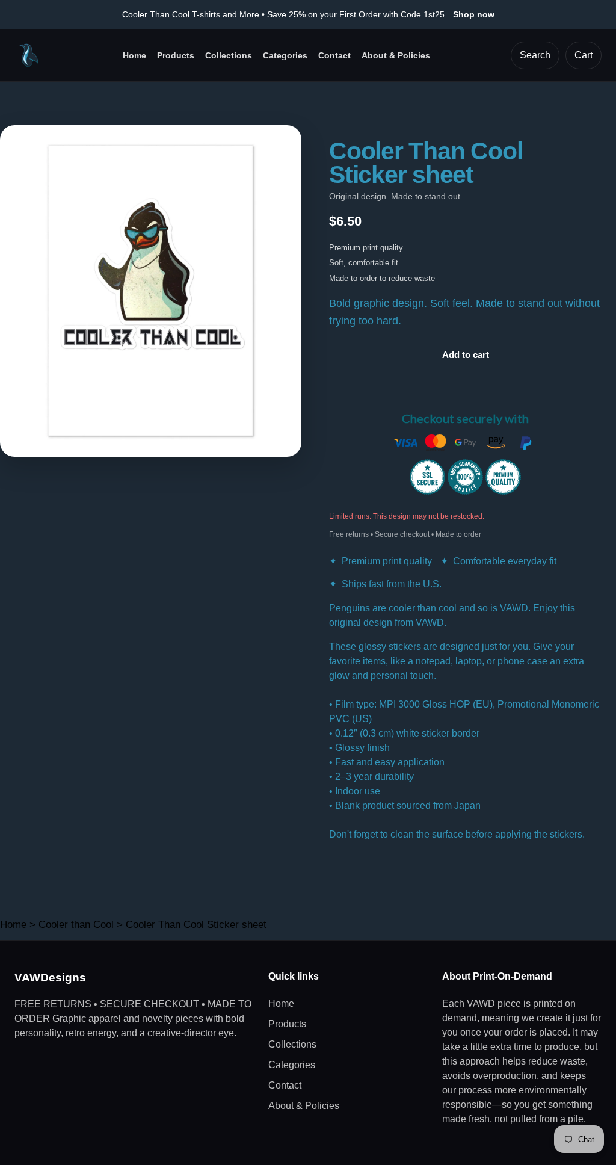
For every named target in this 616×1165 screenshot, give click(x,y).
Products (175, 55)
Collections (228, 55)
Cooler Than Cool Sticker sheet (196, 924)
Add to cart (465, 355)
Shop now (473, 14)
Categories (285, 55)
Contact (334, 55)
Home (134, 55)
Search (535, 55)
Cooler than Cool (76, 924)
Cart (583, 55)
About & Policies (396, 55)
